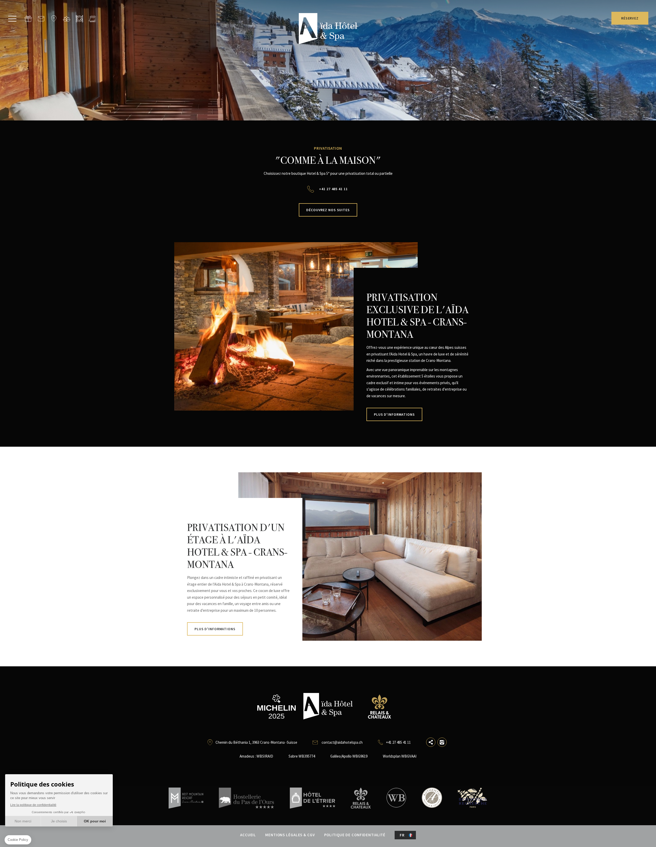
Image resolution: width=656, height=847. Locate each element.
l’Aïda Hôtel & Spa (66, 19)
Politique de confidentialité (355, 834)
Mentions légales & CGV (290, 834)
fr (402, 835)
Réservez (630, 18)
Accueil (248, 834)
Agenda (92, 19)
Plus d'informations (394, 414)
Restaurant (79, 19)
